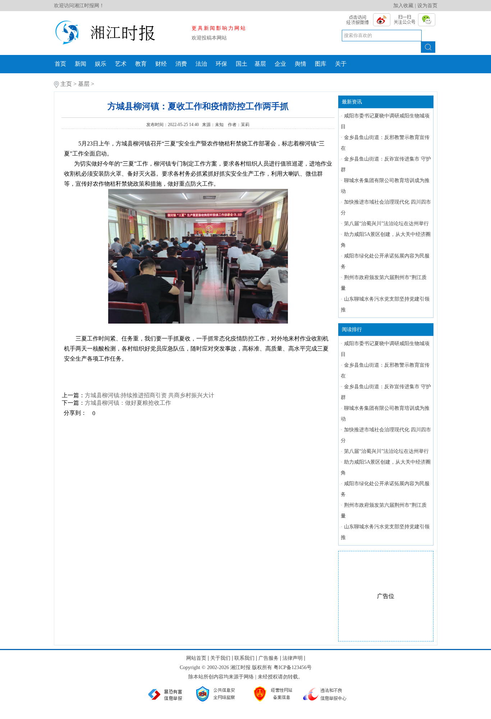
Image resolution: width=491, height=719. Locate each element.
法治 (201, 64)
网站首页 (196, 658)
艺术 (121, 64)
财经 (161, 64)
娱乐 (100, 64)
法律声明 (293, 658)
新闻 (80, 64)
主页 (66, 84)
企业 (280, 64)
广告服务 (268, 658)
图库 (320, 64)
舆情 (300, 64)
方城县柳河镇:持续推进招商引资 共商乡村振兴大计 (149, 395)
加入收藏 (403, 5)
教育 (141, 64)
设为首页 (427, 5)
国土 (241, 64)
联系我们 (244, 658)
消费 (181, 64)
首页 (60, 64)
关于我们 (220, 658)
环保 (221, 64)
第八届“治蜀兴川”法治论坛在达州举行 (386, 223)
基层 (260, 64)
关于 (341, 64)
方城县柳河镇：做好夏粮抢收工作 (128, 403)
